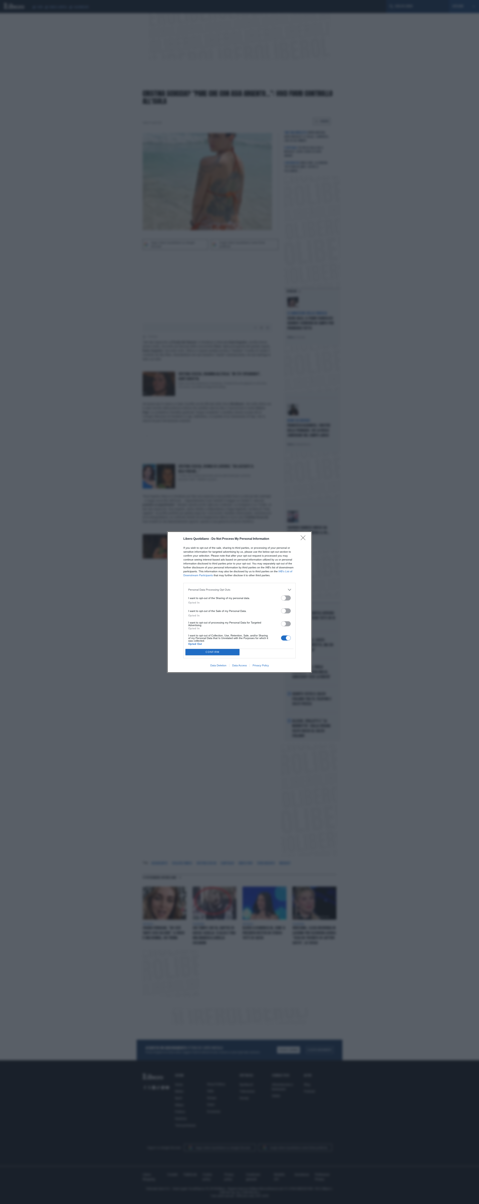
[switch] (286, 598)
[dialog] (239, 602)
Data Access (239, 665)
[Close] (304, 539)
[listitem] (239, 590)
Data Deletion (218, 665)
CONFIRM (212, 652)
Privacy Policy (261, 665)
